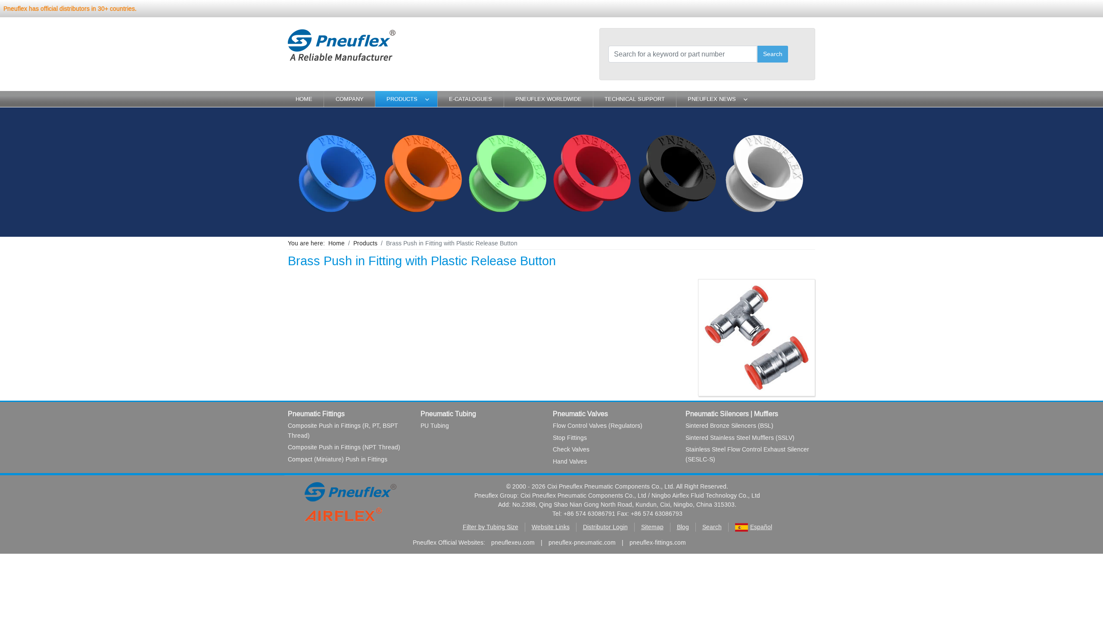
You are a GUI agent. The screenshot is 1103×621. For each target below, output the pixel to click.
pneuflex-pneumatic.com (582, 543)
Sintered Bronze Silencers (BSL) (729, 426)
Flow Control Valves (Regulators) (597, 426)
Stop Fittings (570, 438)
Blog (683, 527)
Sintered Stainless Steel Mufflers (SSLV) (740, 438)
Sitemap (652, 527)
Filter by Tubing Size (490, 527)
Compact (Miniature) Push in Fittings (337, 459)
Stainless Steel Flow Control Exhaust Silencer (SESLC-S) (747, 454)
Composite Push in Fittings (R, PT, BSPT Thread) (343, 430)
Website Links (551, 527)
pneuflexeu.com (513, 543)
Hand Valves (570, 462)
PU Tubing (435, 426)
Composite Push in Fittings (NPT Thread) (344, 447)
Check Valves (571, 449)
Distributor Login (605, 527)
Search (772, 53)
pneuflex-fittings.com (657, 543)
